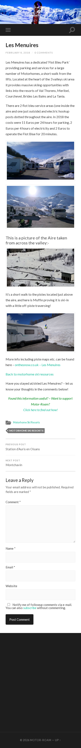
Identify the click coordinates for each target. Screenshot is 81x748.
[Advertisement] (40, 682)
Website (11, 586)
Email (10, 567)
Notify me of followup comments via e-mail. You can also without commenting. (39, 606)
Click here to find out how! (40, 410)
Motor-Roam (40, 740)
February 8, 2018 (18, 52)
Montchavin (14, 463)
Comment (13, 502)
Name (11, 548)
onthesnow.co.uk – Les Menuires (37, 365)
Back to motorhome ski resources (30, 374)
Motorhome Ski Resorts (26, 422)
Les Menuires (22, 45)
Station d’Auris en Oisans (23, 447)
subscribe (29, 608)
